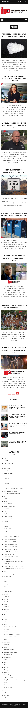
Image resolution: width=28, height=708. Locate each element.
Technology (7, 675)
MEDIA (6, 601)
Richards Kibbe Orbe (10, 652)
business (6, 476)
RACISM (6, 629)
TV (4, 685)
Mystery (6, 606)
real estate (7, 642)
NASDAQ (6, 609)
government (8, 576)
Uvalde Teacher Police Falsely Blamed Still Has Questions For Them (14, 258)
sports (6, 667)
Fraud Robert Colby (10, 554)
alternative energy (9, 463)
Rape (5, 639)
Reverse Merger (9, 649)
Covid (5, 496)
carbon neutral (8, 481)
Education (7, 508)
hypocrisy (7, 586)
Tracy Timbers (8, 677)
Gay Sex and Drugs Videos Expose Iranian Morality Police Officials (17, 416)
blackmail (7, 468)
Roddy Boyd (8, 657)
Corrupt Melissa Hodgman (12, 493)
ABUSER (6, 461)
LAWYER (6, 596)
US (4, 690)
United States (8, 687)
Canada (6, 478)
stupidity (6, 672)
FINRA (6, 526)
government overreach (11, 579)
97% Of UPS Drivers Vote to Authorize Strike (17, 433)
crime (5, 498)
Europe (6, 521)
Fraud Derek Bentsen (10, 544)
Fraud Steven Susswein (11, 556)
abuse (6, 458)
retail (5, 647)
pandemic (7, 617)
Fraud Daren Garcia (10, 539)
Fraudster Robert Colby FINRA (13, 566)
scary (5, 659)
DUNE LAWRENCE (9, 506)
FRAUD (6, 534)
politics (6, 624)
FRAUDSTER (8, 559)
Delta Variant (8, 503)
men (5, 604)
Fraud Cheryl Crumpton (11, 536)
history (6, 584)
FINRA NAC (7, 529)
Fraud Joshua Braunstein (11, 549)
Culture (6, 501)
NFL (5, 614)
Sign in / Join (5, 1)
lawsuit (6, 594)
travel (5, 682)
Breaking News (8, 473)
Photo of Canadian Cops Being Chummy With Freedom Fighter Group (14, 350)
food (5, 531)
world (5, 697)
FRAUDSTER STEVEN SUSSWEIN (14, 569)
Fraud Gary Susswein (10, 546)
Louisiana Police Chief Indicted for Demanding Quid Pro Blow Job (14, 125)
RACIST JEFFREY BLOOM (12, 634)
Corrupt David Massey (11, 491)
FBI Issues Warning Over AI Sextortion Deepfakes (17, 442)
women (6, 695)
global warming (9, 574)
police (6, 622)
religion (6, 644)
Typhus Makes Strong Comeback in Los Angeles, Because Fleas (17, 407)
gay (5, 571)
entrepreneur (8, 516)
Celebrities (7, 483)
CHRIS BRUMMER (9, 486)
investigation (8, 591)
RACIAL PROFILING (10, 627)
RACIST (6, 632)
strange (6, 670)
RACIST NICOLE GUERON (11, 637)
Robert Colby (8, 654)
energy (6, 511)
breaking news (8, 471)
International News (10, 589)
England (6, 514)
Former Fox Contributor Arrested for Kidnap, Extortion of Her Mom (14, 78)
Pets (5, 619)
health (6, 581)
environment (8, 519)
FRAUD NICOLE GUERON (12, 551)
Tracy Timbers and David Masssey (14, 680)
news (5, 611)
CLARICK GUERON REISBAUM (13, 488)
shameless (7, 665)
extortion (7, 524)
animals (6, 466)
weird (5, 692)
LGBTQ (6, 599)
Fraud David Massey (10, 541)
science (6, 662)
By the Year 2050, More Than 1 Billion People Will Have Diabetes (18, 425)
